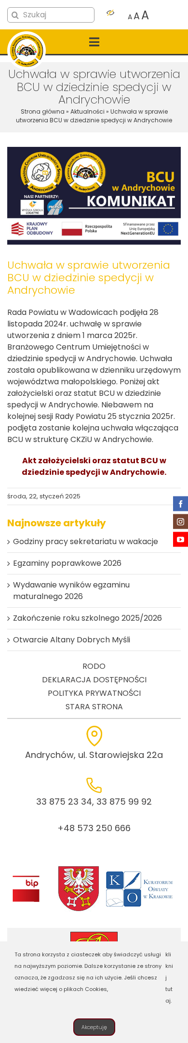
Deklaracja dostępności (94, 679)
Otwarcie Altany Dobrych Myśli (71, 639)
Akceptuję (94, 1027)
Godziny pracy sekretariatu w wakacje (85, 541)
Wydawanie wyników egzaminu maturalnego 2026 (71, 590)
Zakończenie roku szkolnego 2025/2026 (87, 618)
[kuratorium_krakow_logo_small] (140, 872)
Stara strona (94, 706)
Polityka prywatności (94, 693)
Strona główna (43, 111)
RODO (94, 666)
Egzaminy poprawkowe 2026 (67, 563)
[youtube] (180, 539)
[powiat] (78, 868)
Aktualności (87, 111)
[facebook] (180, 503)
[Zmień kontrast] (110, 15)
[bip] (26, 878)
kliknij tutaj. (169, 977)
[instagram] (180, 521)
